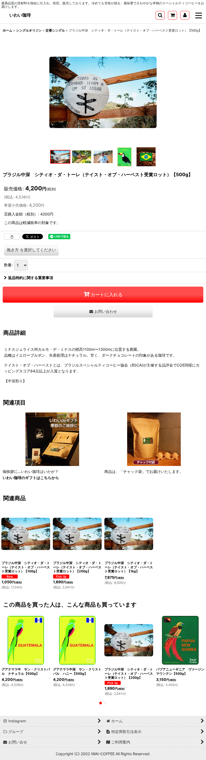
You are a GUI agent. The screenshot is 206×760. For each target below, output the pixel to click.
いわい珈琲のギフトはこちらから (31, 477)
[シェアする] (12, 237)
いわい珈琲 (20, 15)
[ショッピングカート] (172, 15)
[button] (160, 15)
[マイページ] (184, 15)
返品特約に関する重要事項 (30, 277)
